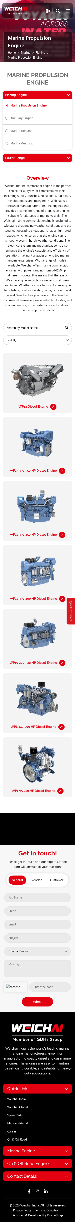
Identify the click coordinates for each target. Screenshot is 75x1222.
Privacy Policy (22, 1210)
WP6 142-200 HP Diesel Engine (33, 727)
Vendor (36, 880)
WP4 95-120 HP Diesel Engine (33, 791)
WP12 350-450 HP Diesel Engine (33, 535)
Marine (25, 52)
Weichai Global (17, 1107)
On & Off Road (17, 1139)
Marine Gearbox (21, 143)
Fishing (40, 52)
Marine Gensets (21, 130)
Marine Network (18, 1123)
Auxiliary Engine (21, 118)
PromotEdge (55, 1215)
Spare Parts (15, 1115)
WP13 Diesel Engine (33, 406)
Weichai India (16, 1099)
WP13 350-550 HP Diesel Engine (33, 470)
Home (12, 52)
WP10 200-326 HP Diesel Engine (33, 663)
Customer (56, 880)
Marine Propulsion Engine (28, 105)
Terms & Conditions (47, 1210)
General (17, 880)
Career (11, 1131)
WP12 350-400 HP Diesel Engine (33, 599)
